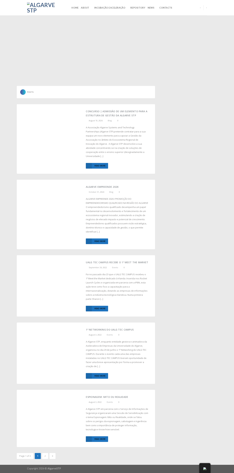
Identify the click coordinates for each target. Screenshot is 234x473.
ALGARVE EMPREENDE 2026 (102, 186)
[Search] (67, 7)
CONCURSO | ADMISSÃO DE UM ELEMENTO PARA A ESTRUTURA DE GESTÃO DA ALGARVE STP (116, 113)
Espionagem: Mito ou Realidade (107, 397)
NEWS (151, 7)
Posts (30, 92)
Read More (100, 165)
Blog (110, 120)
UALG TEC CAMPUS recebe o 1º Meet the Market (117, 262)
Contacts (165, 7)
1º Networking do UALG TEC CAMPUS (110, 329)
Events (115, 267)
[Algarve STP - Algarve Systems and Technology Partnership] (44, 7)
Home (74, 7)
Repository (137, 7)
